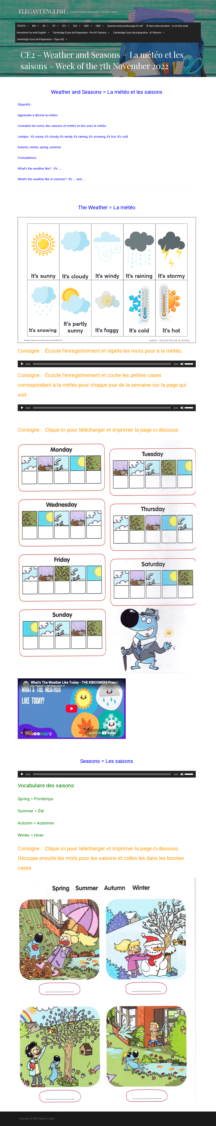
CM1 (86, 26)
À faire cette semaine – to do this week (167, 26)
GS (44, 26)
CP (53, 26)
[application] (107, 364)
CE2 (75, 26)
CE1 (64, 26)
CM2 (98, 26)
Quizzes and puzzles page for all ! (125, 26)
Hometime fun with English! (31, 32)
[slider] (189, 364)
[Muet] (182, 364)
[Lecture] (22, 364)
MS (34, 26)
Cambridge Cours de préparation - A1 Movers (137, 32)
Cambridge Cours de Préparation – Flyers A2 (40, 39)
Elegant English (42, 11)
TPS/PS (21, 26)
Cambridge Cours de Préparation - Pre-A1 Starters (79, 32)
